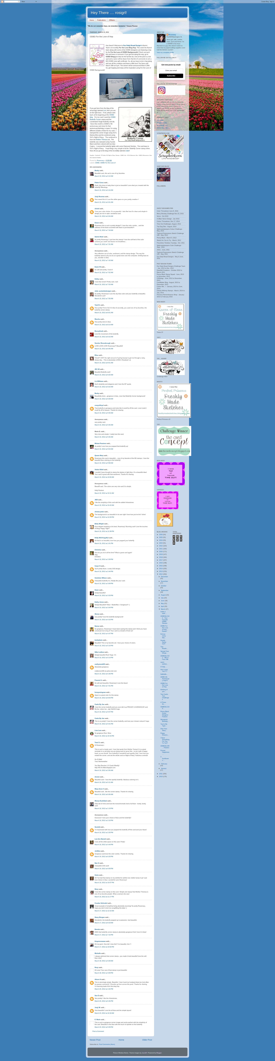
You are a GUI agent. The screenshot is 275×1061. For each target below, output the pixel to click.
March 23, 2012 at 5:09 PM (104, 1027)
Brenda (97, 929)
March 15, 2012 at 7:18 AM (104, 230)
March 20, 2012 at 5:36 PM (104, 1001)
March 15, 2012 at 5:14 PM (104, 657)
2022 (161, 546)
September (164, 590)
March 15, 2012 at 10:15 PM (104, 736)
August (163, 595)
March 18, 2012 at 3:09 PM (104, 973)
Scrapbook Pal (162, 123)
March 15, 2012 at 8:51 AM (104, 363)
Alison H (98, 979)
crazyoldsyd (99, 405)
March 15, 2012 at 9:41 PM (104, 724)
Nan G (97, 863)
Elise (96, 355)
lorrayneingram (100, 692)
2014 (161, 568)
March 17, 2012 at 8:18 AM (104, 923)
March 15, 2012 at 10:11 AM (104, 493)
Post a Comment (98, 1031)
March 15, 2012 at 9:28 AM (104, 399)
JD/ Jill (97, 369)
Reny (96, 889)
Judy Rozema (100, 196)
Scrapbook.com (162, 125)
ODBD (97, 163)
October (163, 586)
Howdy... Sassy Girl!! (163, 642)
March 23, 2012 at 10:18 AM (104, 1013)
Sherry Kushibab (101, 801)
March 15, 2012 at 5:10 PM (104, 645)
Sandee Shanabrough (103, 343)
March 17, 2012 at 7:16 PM (104, 935)
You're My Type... (163, 725)
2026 (161, 534)
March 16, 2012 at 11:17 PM (104, 897)
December (164, 576)
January (163, 768)
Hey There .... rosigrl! (109, 12)
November (164, 581)
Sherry (97, 614)
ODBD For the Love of (107, 163)
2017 (161, 560)
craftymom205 (100, 664)
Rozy (96, 967)
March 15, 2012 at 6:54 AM (104, 216)
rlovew (97, 777)
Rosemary (172, 35)
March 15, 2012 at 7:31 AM (104, 244)
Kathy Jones (99, 602)
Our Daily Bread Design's (132, 45)
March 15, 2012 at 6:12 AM (104, 176)
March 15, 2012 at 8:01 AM (104, 312)
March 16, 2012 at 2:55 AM (104, 770)
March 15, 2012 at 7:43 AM (104, 260)
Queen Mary (99, 455)
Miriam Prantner (100, 443)
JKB (96, 500)
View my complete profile (165, 52)
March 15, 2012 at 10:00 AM (104, 477)
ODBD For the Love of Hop (164, 685)
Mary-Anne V (99, 789)
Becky (97, 170)
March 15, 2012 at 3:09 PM (104, 583)
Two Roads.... (164, 647)
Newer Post (95, 1040)
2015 (161, 566)
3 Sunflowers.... (164, 758)
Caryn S (97, 566)
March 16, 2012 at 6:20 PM (104, 856)
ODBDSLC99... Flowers (164, 746)
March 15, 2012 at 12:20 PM (104, 517)
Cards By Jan (99, 704)
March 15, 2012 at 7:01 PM (104, 686)
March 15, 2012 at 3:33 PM (104, 595)
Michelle (98, 953)
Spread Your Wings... (164, 652)
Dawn (97, 590)
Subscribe (171, 76)
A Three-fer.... (163, 703)
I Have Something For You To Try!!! (164, 740)
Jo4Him (97, 851)
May (162, 603)
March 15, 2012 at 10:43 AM (104, 505)
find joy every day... (163, 635)
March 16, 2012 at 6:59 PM (104, 868)
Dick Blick (160, 120)
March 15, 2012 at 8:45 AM (104, 348)
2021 (161, 549)
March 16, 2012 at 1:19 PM (104, 808)
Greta (97, 875)
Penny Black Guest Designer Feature (164, 714)
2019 (161, 554)
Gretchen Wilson (101, 578)
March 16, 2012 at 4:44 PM (104, 844)
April (162, 606)
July (162, 598)
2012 (161, 574)
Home (92, 20)
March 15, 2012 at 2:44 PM (104, 571)
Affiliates (112, 20)
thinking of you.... (163, 690)
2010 (161, 776)
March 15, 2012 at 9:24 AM (104, 387)
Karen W (98, 267)
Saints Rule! (99, 237)
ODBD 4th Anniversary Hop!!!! (164, 678)
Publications (101, 20)
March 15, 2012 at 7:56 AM (104, 298)
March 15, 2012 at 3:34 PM (104, 607)
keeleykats (98, 640)
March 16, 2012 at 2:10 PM (104, 820)
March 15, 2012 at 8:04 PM (104, 698)
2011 (161, 774)
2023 (161, 543)
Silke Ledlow (99, 652)
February (164, 764)
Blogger (159, 1053)
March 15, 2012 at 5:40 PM (104, 674)
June (163, 600)
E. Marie (97, 1019)
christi (97, 208)
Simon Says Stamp (163, 128)
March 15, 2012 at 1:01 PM (104, 543)
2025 (161, 537)
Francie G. (98, 680)
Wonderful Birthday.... (164, 720)
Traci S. (97, 742)
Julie (127, 151)
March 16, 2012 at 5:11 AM (104, 782)
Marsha (97, 319)
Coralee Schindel (101, 903)
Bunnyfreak (99, 331)
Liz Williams (99, 381)
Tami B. (97, 305)
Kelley (97, 279)
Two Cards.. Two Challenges (164, 696)
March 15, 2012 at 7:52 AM (104, 272)
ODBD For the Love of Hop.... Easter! (164, 628)
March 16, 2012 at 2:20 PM (104, 832)
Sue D (97, 995)
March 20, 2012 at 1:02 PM (104, 989)
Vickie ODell (99, 469)
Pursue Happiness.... (164, 752)
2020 (161, 551)
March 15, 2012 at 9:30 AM (104, 413)
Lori (104, 110)
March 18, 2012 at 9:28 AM (104, 961)
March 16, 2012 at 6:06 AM (104, 794)
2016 (161, 563)
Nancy (97, 626)
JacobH (144, 1053)
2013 (161, 571)
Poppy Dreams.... (164, 734)
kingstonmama (100, 941)
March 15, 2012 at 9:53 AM (104, 449)
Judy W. (97, 1007)
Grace (97, 223)
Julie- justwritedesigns (103, 291)
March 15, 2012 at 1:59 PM (104, 559)
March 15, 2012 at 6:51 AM (104, 202)
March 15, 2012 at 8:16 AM (104, 337)
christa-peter (99, 512)
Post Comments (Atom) (107, 1044)
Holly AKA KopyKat (102, 538)
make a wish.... (163, 612)
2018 (161, 557)
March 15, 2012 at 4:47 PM (104, 633)
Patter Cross (99, 182)
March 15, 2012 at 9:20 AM (104, 375)
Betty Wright (99, 524)
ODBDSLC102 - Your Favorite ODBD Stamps (164, 619)
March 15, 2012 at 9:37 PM (104, 712)
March (163, 609)
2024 (161, 540)
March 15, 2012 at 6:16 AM (104, 190)
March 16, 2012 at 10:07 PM (104, 882)
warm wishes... (164, 663)
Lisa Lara (98, 730)
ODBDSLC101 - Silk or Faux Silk (164, 657)
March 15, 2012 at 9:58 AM (104, 463)
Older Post (147, 1040)
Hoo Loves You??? (164, 670)
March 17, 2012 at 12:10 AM (104, 911)
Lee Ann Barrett (100, 839)
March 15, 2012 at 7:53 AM (104, 284)
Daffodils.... (164, 674)
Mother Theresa (101, 139)
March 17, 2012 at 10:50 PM (104, 947)
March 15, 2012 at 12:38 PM (104, 531)
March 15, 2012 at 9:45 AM (104, 425)
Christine (98, 550)
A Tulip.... (163, 667)
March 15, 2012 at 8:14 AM (104, 324)
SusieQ (97, 827)
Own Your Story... (163, 729)
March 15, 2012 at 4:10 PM (104, 619)
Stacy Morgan (100, 917)
